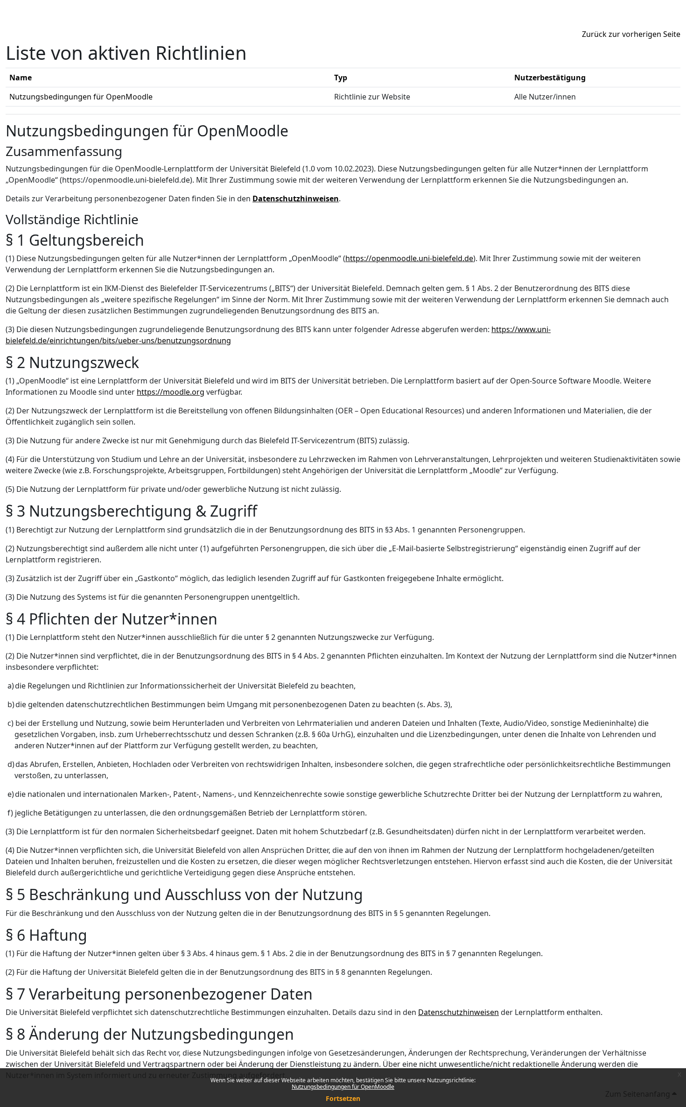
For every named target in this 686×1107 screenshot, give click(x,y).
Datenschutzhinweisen (295, 198)
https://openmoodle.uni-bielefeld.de (409, 258)
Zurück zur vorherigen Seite (631, 34)
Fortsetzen (343, 1098)
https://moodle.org (170, 392)
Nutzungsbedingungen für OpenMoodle (343, 1087)
